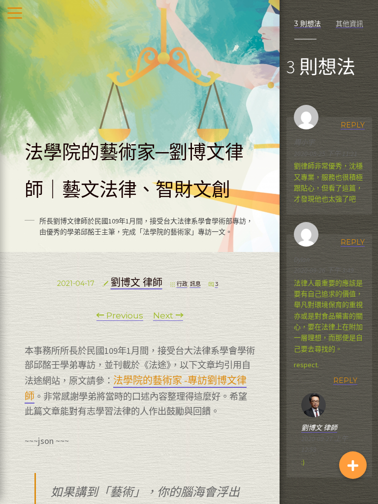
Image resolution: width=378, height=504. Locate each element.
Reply (353, 125)
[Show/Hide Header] (15, 14)
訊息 (195, 284)
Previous (123, 315)
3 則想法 (307, 24)
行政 (182, 284)
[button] (353, 465)
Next (164, 315)
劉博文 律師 (136, 282)
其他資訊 (349, 24)
